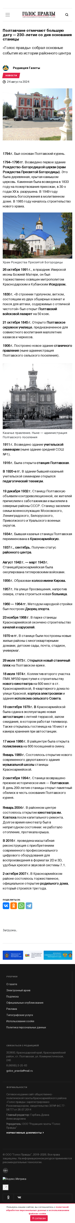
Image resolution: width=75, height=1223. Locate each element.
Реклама (11, 1009)
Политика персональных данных (26, 1027)
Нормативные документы (24, 1132)
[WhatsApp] (21, 905)
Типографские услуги (19, 1015)
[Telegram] (29, 905)
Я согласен (39, 1218)
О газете (11, 984)
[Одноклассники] (13, 905)
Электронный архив (18, 990)
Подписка (12, 996)
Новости (11, 75)
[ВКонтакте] (6, 905)
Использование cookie (20, 1021)
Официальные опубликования (24, 1002)
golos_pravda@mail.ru (19, 1070)
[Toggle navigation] (8, 14)
